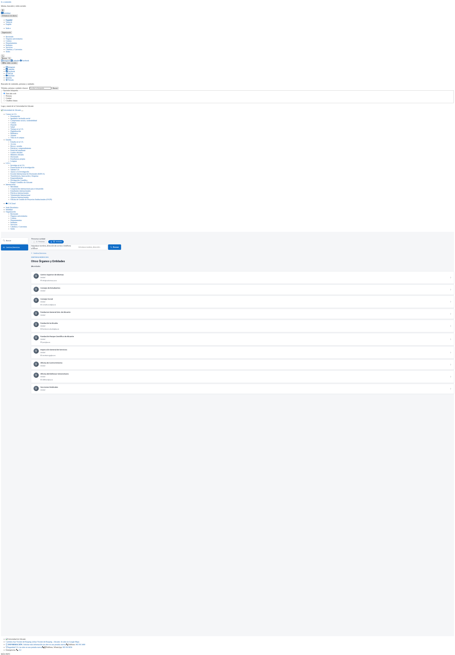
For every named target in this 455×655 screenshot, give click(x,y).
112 (20, 650)
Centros (8, 41)
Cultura (13, 123)
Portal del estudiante (17, 150)
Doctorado (14, 157)
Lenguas (13, 161)
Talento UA (14, 170)
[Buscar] (2, 56)
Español (9, 20)
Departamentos (11, 43)
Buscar (55, 88)
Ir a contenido (6, 2)
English (8, 24)
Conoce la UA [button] (11, 114)
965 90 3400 (80, 645)
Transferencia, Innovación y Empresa (24, 176)
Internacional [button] (10, 185)
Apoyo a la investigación (19, 172)
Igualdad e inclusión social (20, 118)
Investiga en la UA (17, 165)
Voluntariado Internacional (20, 195)
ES (9, 16)
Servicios (9, 47)
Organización (6, 32)
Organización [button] (11, 212)
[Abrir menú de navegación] (22, 110)
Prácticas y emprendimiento (20, 148)
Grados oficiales (16, 153)
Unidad (8, 98)
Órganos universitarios (14, 39)
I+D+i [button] (8, 163)
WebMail (9, 210)
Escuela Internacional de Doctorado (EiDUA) (27, 174)
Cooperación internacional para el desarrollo (26, 189)
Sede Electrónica (12, 207)
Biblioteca (14, 133)
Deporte (13, 125)
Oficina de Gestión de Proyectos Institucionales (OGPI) (31, 199)
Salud (12, 127)
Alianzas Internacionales (19, 197)
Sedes (8, 52)
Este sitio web (11, 94)
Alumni (13, 135)
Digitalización (15, 131)
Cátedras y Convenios (14, 49)
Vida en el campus (17, 138)
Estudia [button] (8, 140)
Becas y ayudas (16, 146)
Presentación (15, 116)
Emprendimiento (16, 178)
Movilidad (14, 187)
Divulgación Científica (18, 180)
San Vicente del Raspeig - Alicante (42, 642)
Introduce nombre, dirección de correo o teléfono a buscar (51, 247)
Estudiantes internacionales (20, 191)
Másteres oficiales (17, 155)
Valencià (9, 22)
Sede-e (8, 28)
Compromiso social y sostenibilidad (23, 121)
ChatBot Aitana (11, 101)
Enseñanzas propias (17, 159)
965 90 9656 (67, 647)
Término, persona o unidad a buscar (14, 88)
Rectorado (9, 37)
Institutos (9, 45)
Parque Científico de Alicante (21, 182)
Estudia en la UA (16, 142)
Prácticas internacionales (19, 193)
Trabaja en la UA (16, 129)
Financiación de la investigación (22, 167)
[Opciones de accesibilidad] (2, 10)
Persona (9, 96)
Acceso (13, 144)
